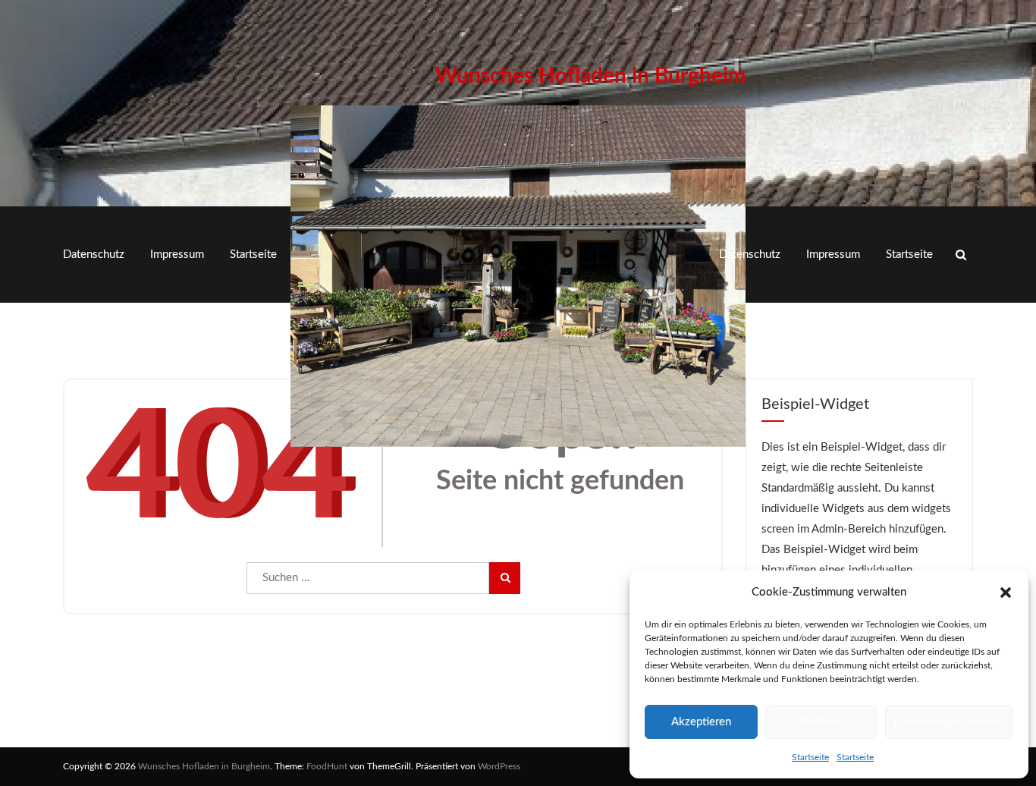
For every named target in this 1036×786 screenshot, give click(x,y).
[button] (1005, 592)
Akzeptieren (701, 722)
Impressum (177, 254)
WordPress (499, 766)
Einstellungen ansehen (949, 722)
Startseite (810, 757)
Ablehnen (821, 722)
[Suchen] (504, 578)
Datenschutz (93, 254)
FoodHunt (326, 766)
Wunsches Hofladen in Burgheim (590, 75)
